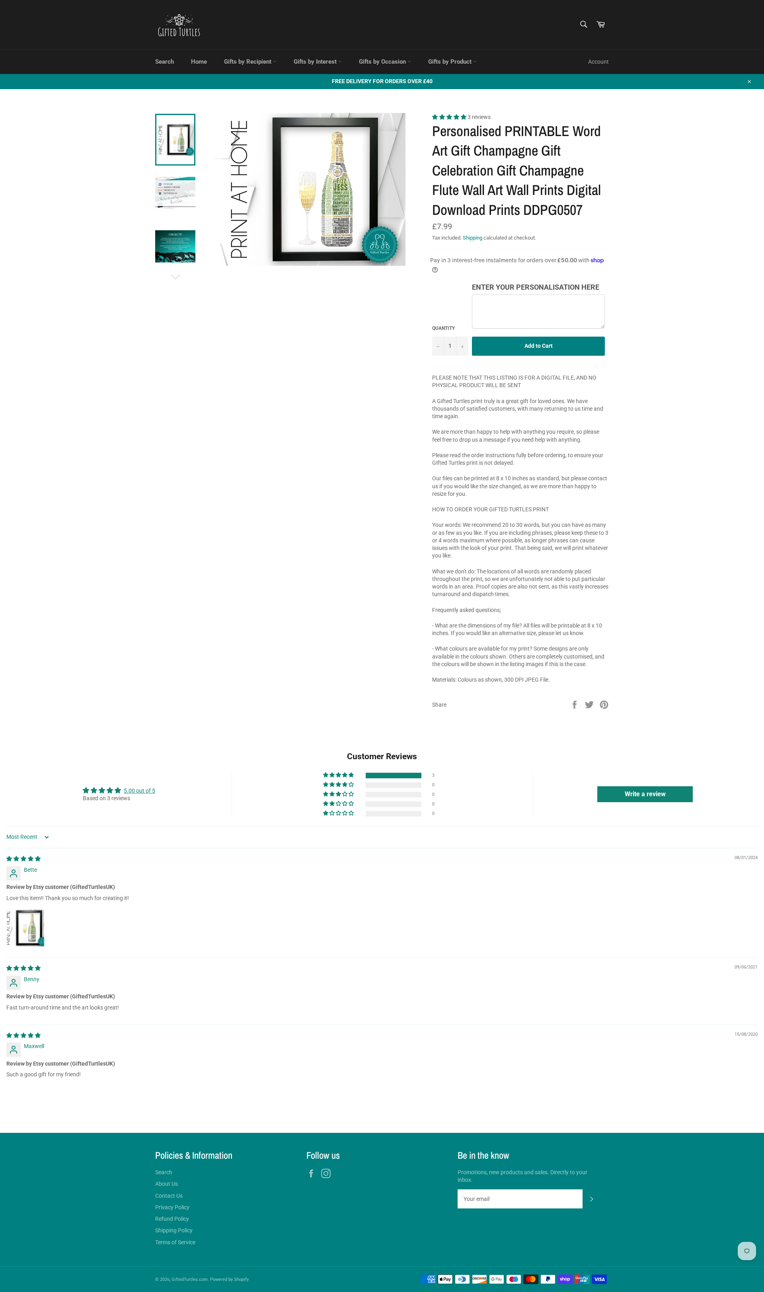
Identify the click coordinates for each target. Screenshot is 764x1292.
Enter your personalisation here (535, 287)
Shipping (472, 238)
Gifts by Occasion (383, 61)
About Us (166, 1184)
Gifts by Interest (316, 61)
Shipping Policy (174, 1230)
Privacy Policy (172, 1207)
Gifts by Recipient (248, 61)
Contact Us (169, 1196)
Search (164, 61)
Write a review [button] (645, 794)
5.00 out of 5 (139, 790)
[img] (23, 858)
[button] (450, 117)
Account (598, 61)
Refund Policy (172, 1219)
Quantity (443, 328)
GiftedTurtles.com (190, 1279)
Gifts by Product (450, 61)
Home (199, 61)
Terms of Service (175, 1242)
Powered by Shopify (229, 1279)
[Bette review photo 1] (25, 928)
